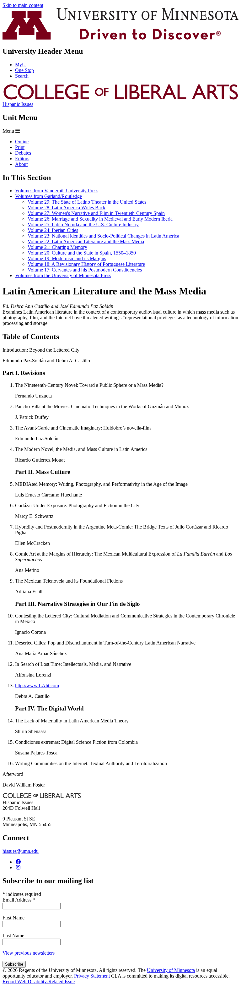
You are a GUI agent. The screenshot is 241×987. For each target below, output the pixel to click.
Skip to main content (23, 5)
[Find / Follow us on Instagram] (18, 867)
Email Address (19, 899)
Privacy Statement (92, 976)
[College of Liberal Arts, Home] (120, 98)
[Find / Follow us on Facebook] (18, 861)
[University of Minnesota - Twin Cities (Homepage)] (120, 38)
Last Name (13, 935)
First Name (13, 917)
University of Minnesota (171, 970)
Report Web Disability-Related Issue (39, 981)
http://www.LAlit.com (37, 685)
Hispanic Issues (18, 104)
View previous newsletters (29, 953)
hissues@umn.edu (21, 851)
